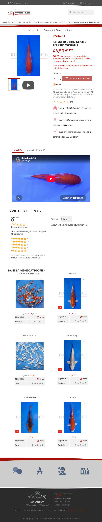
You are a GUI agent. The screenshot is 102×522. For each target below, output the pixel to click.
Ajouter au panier (77, 78)
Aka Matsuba (29, 397)
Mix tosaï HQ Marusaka (29, 273)
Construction (50, 22)
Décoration (74, 22)
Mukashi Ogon (72, 335)
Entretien (62, 22)
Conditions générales (57, 510)
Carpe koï (6, 22)
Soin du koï (27, 22)
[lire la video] (28, 85)
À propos (16, 510)
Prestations (94, 22)
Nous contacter (80, 510)
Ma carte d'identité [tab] (36, 150)
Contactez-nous (18, 3)
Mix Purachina (29, 335)
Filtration (38, 22)
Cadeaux (84, 22)
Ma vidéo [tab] (18, 150)
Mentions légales (33, 510)
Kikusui (72, 273)
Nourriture (17, 22)
